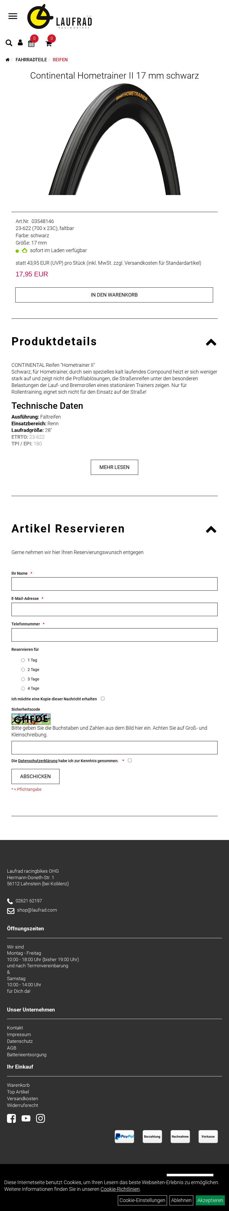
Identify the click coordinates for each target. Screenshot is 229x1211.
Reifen (60, 59)
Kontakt (15, 1028)
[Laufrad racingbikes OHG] (67, 17)
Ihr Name (19, 573)
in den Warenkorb (114, 295)
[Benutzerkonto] (20, 42)
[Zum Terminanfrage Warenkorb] (31, 44)
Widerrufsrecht (22, 1105)
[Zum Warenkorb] (49, 44)
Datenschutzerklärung (38, 761)
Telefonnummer (25, 624)
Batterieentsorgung (26, 1054)
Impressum (19, 1034)
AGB (11, 1048)
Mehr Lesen (114, 467)
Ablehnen (181, 1200)
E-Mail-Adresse (25, 598)
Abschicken (35, 776)
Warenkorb (18, 1085)
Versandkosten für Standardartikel (162, 263)
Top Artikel (18, 1092)
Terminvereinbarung (47, 965)
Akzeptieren (210, 1200)
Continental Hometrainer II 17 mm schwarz (114, 75)
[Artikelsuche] (9, 44)
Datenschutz (20, 1041)
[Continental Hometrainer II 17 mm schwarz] (114, 139)
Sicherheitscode (25, 709)
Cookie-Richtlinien (120, 1189)
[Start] (8, 59)
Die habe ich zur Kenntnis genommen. (65, 761)
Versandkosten (22, 1098)
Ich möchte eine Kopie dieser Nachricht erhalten (54, 699)
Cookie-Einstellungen (142, 1200)
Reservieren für (25, 649)
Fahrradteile (31, 59)
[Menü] (13, 17)
